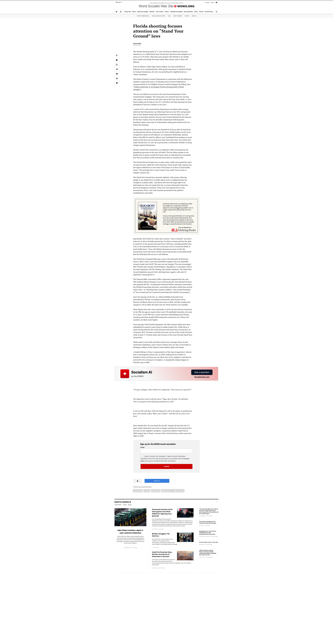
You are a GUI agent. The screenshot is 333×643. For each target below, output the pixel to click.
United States (155, 490)
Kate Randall (137, 43)
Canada (125, 504)
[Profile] (216, 3)
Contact (207, 2)
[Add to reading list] (117, 83)
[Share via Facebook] (117, 55)
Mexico (130, 504)
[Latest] (121, 12)
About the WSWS (177, 16)
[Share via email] (117, 74)
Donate (194, 16)
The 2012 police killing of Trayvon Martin (172, 490)
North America (138, 490)
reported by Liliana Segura (176, 360)
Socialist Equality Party (158, 16)
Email (142, 447)
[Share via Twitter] (117, 60)
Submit (166, 466)
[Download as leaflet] (117, 78)
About (212, 2)
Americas (147, 490)
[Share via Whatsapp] (117, 64)
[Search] (216, 12)
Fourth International (143, 16)
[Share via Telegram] (117, 69)
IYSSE (169, 16)
